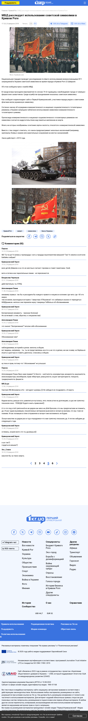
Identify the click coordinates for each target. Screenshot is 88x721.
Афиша (73, 548)
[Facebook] (29, 236)
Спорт (25, 571)
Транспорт (75, 552)
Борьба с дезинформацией (55, 557)
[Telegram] (35, 236)
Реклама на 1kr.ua (69, 624)
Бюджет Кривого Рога (54, 546)
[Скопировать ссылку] (55, 236)
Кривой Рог (8, 231)
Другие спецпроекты (52, 593)
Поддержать (10, 3)
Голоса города (53, 581)
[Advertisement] (44, 485)
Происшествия (29, 567)
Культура (26, 558)
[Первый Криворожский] (44, 3)
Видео (73, 565)
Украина (26, 554)
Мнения (26, 588)
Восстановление (54, 577)
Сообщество (28, 606)
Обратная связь (68, 629)
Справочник (76, 603)
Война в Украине (30, 579)
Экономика (27, 575)
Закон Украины (47, 231)
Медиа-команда (38, 629)
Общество (27, 562)
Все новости (28, 545)
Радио (73, 569)
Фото (24, 584)
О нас (48, 603)
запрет (19, 231)
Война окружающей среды (52, 566)
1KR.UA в (60, 24)
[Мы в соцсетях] (14, 532)
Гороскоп (74, 561)
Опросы (50, 573)
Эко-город (51, 552)
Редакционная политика (42, 624)
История (26, 603)
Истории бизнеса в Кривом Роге (54, 587)
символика (32, 231)
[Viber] (42, 236)
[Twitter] (48, 236)
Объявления (76, 556)
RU (35, 23)
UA (31, 23)
